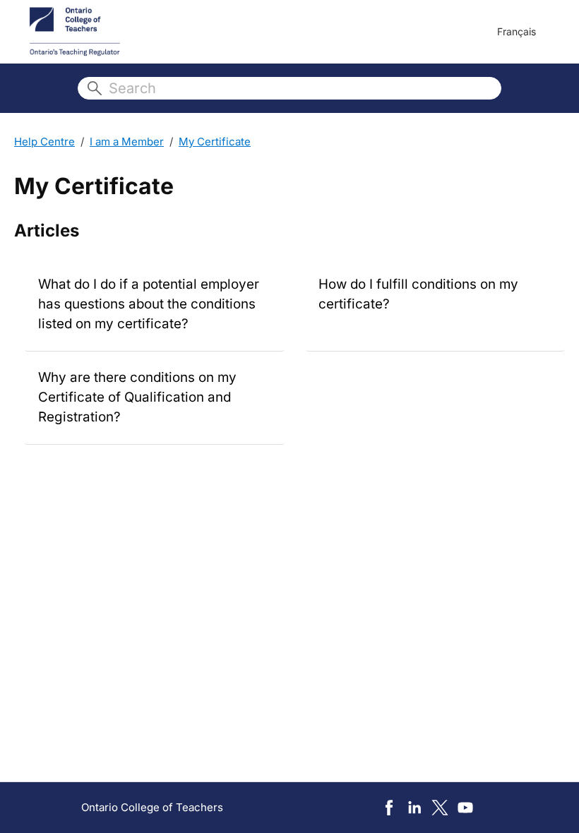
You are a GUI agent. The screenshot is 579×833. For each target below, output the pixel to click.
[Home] (75, 31)
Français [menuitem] (516, 31)
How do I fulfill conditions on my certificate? (418, 294)
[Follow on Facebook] (389, 807)
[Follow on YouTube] (465, 807)
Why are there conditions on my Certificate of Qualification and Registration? (137, 397)
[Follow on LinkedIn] (414, 807)
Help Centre (44, 141)
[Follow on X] (440, 807)
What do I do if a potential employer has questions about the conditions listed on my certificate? (148, 304)
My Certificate (215, 141)
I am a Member (127, 141)
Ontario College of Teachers (152, 807)
